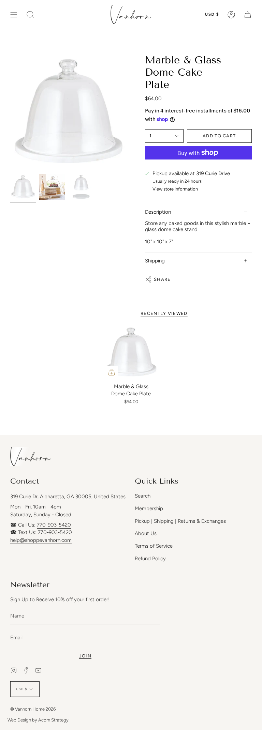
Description (158, 212)
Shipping (155, 261)
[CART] (248, 14)
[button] (30, 14)
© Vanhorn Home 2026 (33, 709)
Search (142, 496)
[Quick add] (111, 372)
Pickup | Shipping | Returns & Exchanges (180, 521)
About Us (146, 533)
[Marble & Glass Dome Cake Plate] (131, 352)
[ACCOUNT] (231, 14)
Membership (149, 508)
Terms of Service (154, 546)
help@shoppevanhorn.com (41, 540)
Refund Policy (150, 559)
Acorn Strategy (53, 720)
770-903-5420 (54, 525)
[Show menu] (14, 14)
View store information (175, 189)
